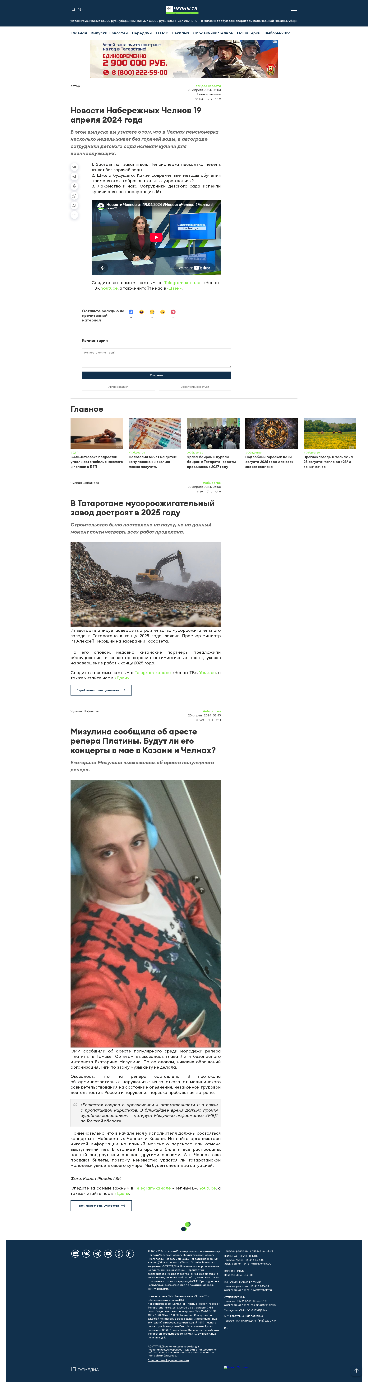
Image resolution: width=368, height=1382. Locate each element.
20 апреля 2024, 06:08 (204, 487)
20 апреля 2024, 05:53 (204, 715)
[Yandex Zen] (75, 1254)
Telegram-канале (182, 282)
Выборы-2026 (277, 33)
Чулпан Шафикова (85, 483)
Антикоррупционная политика (243, 1315)
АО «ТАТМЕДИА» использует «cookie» (171, 1346)
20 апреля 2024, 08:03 (204, 90)
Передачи (142, 33)
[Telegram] (74, 176)
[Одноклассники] (74, 186)
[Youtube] (108, 1254)
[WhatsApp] (74, 196)
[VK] (86, 1254)
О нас (162, 33)
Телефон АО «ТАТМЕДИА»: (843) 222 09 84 (250, 1320)
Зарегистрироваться (195, 386)
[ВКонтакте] (74, 167)
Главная (79, 33)
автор (75, 86)
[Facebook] (130, 1254)
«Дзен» (174, 288)
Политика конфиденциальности (168, 1360)
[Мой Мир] (74, 205)
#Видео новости (208, 86)
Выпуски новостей (109, 33)
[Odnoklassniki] (119, 1254)
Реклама (180, 33)
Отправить (156, 375)
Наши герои (249, 33)
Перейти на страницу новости (98, 690)
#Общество (212, 483)
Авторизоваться (118, 386)
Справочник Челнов (213, 33)
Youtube (109, 288)
